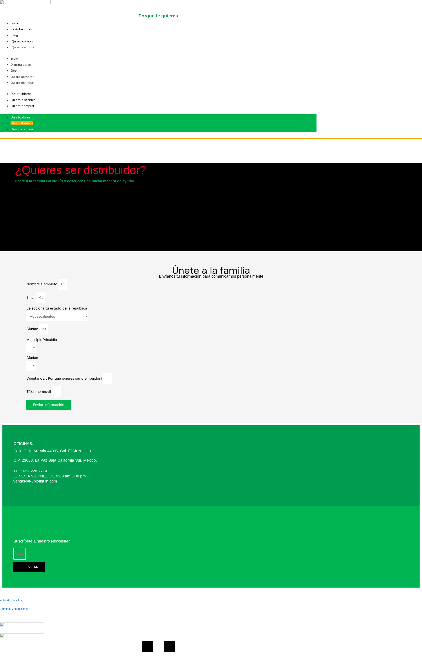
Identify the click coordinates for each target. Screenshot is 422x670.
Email (31, 297)
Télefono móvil (39, 391)
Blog (15, 35)
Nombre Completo (42, 284)
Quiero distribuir (23, 47)
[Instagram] (169, 646)
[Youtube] (158, 646)
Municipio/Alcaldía (41, 339)
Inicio (15, 23)
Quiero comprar (23, 41)
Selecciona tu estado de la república (56, 308)
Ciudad (32, 329)
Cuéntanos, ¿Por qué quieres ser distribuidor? (64, 378)
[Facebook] (147, 646)
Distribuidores (22, 29)
